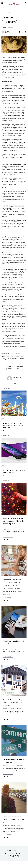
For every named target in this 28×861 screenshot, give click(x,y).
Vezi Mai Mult (8, 536)
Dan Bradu (7, 31)
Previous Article (7, 388)
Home (2, 12)
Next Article (4, 435)
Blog (8, 12)
